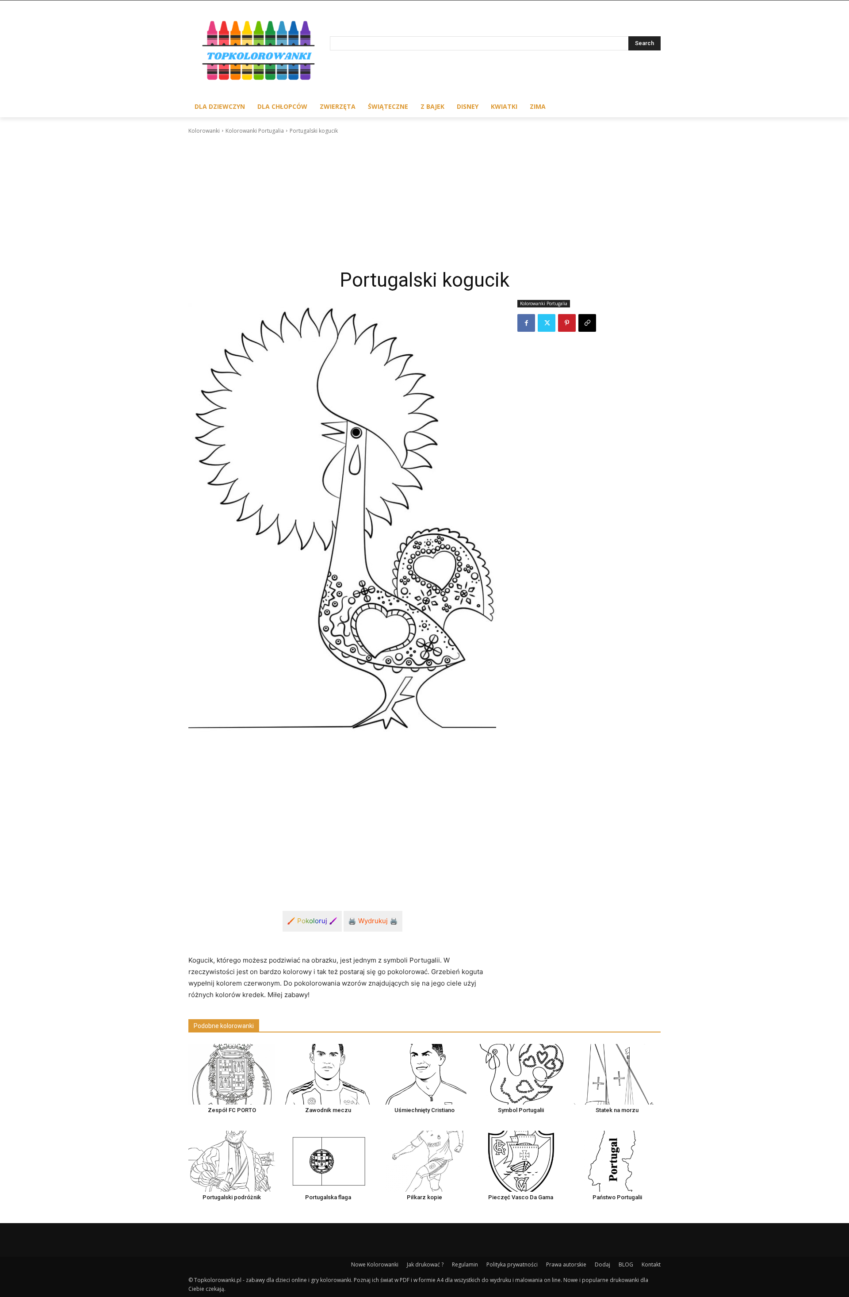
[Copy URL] (587, 323)
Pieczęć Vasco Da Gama (520, 1197)
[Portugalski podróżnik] (231, 1161)
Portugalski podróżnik (232, 1197)
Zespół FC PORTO (232, 1110)
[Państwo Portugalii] (617, 1161)
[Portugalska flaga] (328, 1161)
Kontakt (651, 1264)
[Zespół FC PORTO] (231, 1074)
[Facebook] (526, 323)
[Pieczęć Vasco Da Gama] (521, 1161)
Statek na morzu (617, 1110)
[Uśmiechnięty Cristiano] (424, 1074)
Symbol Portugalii (521, 1110)
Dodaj (602, 1264)
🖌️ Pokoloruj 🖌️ (312, 921)
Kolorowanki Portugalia (255, 130)
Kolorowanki (204, 130)
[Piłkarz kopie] (424, 1161)
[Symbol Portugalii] (521, 1074)
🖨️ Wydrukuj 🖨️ (373, 921)
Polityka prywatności (512, 1264)
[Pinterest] (567, 323)
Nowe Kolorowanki (374, 1264)
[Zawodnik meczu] (328, 1074)
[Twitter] (546, 323)
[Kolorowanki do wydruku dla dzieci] (259, 52)
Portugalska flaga (328, 1197)
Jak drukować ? (425, 1264)
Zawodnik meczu (328, 1110)
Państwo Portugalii (617, 1197)
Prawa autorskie (566, 1264)
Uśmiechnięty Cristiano (424, 1110)
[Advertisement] (424, 202)
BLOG (626, 1264)
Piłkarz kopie (424, 1197)
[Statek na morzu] (617, 1074)
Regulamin (465, 1264)
